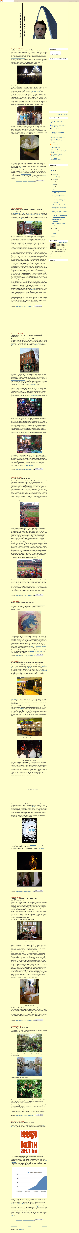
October (55, 174)
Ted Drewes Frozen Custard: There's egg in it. (26, 50)
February (55, 230)
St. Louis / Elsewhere (56, 154)
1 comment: (29, 306)
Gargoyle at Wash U (20, 708)
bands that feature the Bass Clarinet (20, 1203)
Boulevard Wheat (35, 395)
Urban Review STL (56, 120)
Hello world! (53, 133)
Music (29, 472)
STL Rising (54, 158)
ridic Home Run (19, 644)
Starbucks (33, 289)
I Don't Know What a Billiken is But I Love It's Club (27, 662)
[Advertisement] (22, 196)
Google (20, 167)
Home (29, 1226)
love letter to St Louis (40, 605)
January (55, 233)
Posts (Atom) (21, 1229)
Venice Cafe (38, 344)
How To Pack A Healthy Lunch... (38, 646)
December (55, 172)
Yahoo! (23, 218)
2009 (52, 170)
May (54, 186)
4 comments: (30, 469)
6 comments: (30, 1020)
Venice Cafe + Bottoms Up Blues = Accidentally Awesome (26, 335)
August (54, 179)
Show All (65, 161)
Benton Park (17, 472)
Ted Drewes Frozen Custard (18, 58)
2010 (52, 167)
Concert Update (54, 126)
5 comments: (30, 891)
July (54, 181)
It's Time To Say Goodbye (57, 130)
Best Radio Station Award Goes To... (23, 1123)
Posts (52, 51)
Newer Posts (14, 1226)
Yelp (18, 218)
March (54, 228)
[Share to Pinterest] (43, 180)
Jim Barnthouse (62, 242)
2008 (52, 236)
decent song (44, 670)
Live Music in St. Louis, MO (58, 125)
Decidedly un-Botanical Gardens (22, 1028)
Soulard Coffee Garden (18, 213)
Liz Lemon (41, 848)
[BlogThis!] (38, 180)
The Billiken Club (15, 699)
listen (12, 1215)
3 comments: (30, 655)
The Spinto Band (32, 667)
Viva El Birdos (55, 136)
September (55, 176)
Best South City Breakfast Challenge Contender (27, 209)
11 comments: (31, 181)
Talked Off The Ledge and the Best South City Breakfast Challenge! (26, 899)
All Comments (54, 54)
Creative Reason (55, 139)
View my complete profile (56, 257)
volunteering (35, 1206)
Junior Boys (33, 845)
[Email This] (37, 180)
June (54, 184)
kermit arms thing (32, 384)
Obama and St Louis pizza (35, 651)
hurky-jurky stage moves (34, 806)
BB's (23, 456)
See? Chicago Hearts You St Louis (22, 602)
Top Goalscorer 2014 (55, 155)
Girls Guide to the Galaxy (57, 132)
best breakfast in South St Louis (35, 214)
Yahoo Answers (29, 465)
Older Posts (44, 1226)
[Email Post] (35, 181)
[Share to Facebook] (41, 180)
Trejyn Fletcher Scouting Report (58, 137)
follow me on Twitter (62, 114)
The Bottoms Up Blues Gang (18, 380)
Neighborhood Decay (55, 159)
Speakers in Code (55, 128)
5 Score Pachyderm (56, 149)
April (54, 189)
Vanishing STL (55, 144)
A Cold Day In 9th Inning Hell (20, 478)
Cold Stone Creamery (26, 174)
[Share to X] (40, 180)
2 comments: (30, 1115)
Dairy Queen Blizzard (35, 91)
